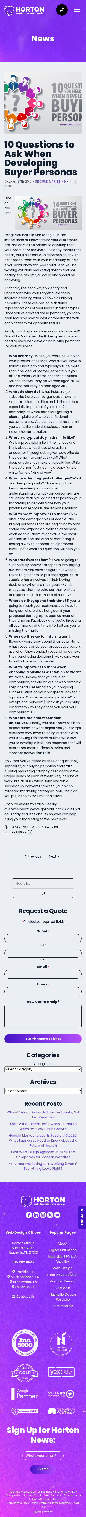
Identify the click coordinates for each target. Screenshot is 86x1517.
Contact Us (25, 1296)
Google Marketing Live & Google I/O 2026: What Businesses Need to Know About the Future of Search (43, 1140)
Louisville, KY (24, 1286)
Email (43, 966)
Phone (42, 984)
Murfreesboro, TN (24, 1276)
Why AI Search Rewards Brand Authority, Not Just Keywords (43, 1115)
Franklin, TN (24, 1271)
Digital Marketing (63, 1250)
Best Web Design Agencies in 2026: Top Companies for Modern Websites (43, 1154)
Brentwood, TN (24, 1281)
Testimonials (62, 1306)
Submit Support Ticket (43, 1039)
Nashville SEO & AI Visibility (62, 1259)
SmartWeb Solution (62, 1274)
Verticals (62, 1288)
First (43, 945)
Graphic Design (62, 1281)
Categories (43, 1063)
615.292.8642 (23, 1262)
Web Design (62, 1268)
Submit (43, 1469)
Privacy (48, 1512)
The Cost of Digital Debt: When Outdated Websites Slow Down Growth (43, 1126)
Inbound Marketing (50, 182)
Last (43, 959)
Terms (38, 1512)
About (63, 1243)
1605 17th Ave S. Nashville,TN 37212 (23, 1250)
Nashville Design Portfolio (62, 1297)
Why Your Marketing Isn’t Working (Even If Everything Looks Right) (43, 1166)
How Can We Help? (43, 1001)
